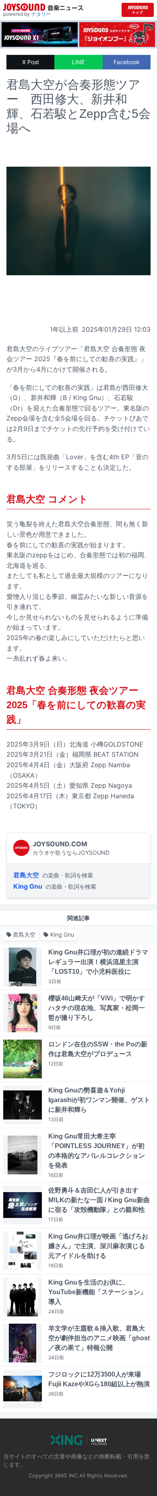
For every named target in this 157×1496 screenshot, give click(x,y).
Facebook (127, 62)
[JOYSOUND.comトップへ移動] (138, 10)
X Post (30, 62)
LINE (78, 62)
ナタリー (41, 14)
